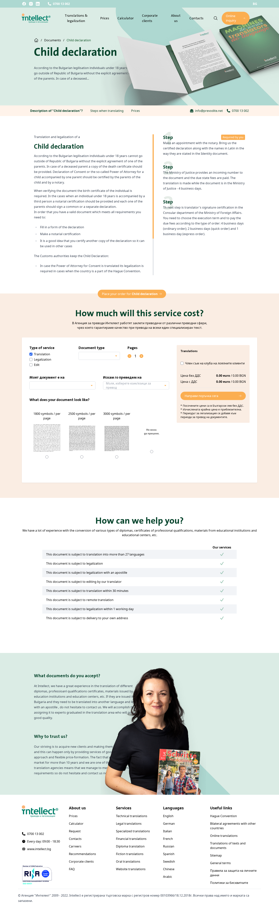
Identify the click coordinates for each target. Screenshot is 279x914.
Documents (52, 40)
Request (75, 831)
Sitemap (216, 855)
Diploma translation (130, 846)
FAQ (72, 869)
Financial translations (131, 839)
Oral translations (128, 861)
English (168, 816)
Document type (92, 347)
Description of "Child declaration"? (56, 111)
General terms (220, 863)
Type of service (41, 347)
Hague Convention (223, 816)
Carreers (75, 846)
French (168, 839)
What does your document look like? (59, 399)
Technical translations (131, 816)
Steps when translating (107, 111)
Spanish (168, 854)
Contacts (196, 18)
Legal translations (129, 823)
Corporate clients (81, 861)
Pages (132, 347)
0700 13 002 (61, 4)
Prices (104, 18)
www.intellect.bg (39, 849)
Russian (168, 846)
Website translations (131, 869)
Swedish (169, 861)
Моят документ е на (47, 377)
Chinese (168, 869)
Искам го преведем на (122, 377)
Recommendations (82, 854)
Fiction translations (129, 854)
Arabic (167, 877)
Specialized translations (133, 831)
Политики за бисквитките (229, 883)
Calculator (125, 18)
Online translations (224, 836)
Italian (167, 831)
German (169, 823)
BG (255, 4)
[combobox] (99, 356)
